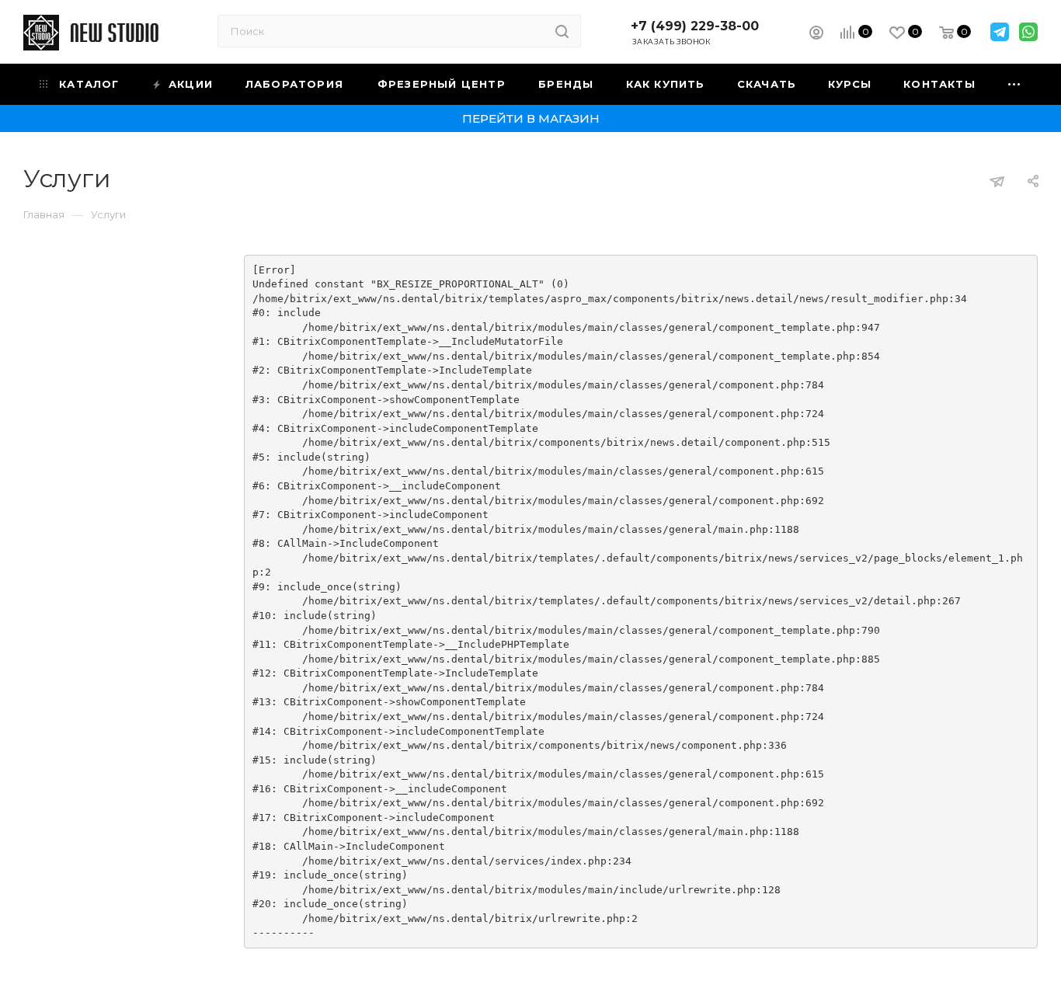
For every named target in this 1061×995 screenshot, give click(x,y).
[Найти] (562, 31)
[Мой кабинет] (816, 34)
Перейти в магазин (531, 118)
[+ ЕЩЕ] (1015, 84)
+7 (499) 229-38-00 (695, 26)
